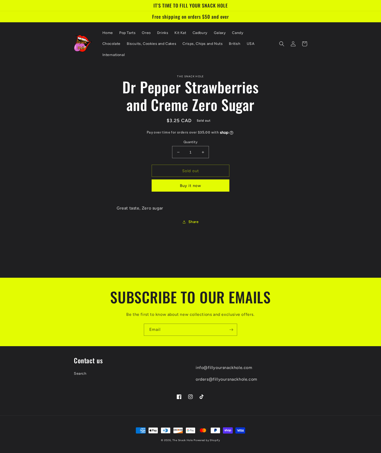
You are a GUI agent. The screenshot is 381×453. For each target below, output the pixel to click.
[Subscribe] (231, 330)
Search (80, 373)
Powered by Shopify (207, 440)
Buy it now (190, 185)
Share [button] (193, 222)
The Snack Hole (182, 440)
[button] (281, 44)
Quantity (190, 142)
